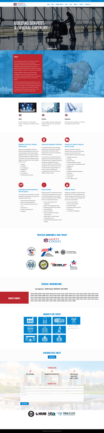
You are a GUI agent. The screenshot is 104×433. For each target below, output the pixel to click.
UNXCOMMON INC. (58, 431)
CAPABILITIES (87, 4)
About (52, 4)
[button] (52, 356)
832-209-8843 (30, 374)
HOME (48, 4)
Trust (66, 4)
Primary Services (59, 4)
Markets (76, 4)
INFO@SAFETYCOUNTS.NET (86, 1)
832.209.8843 (17, 1)
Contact (81, 4)
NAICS (71, 4)
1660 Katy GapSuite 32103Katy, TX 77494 (74, 376)
